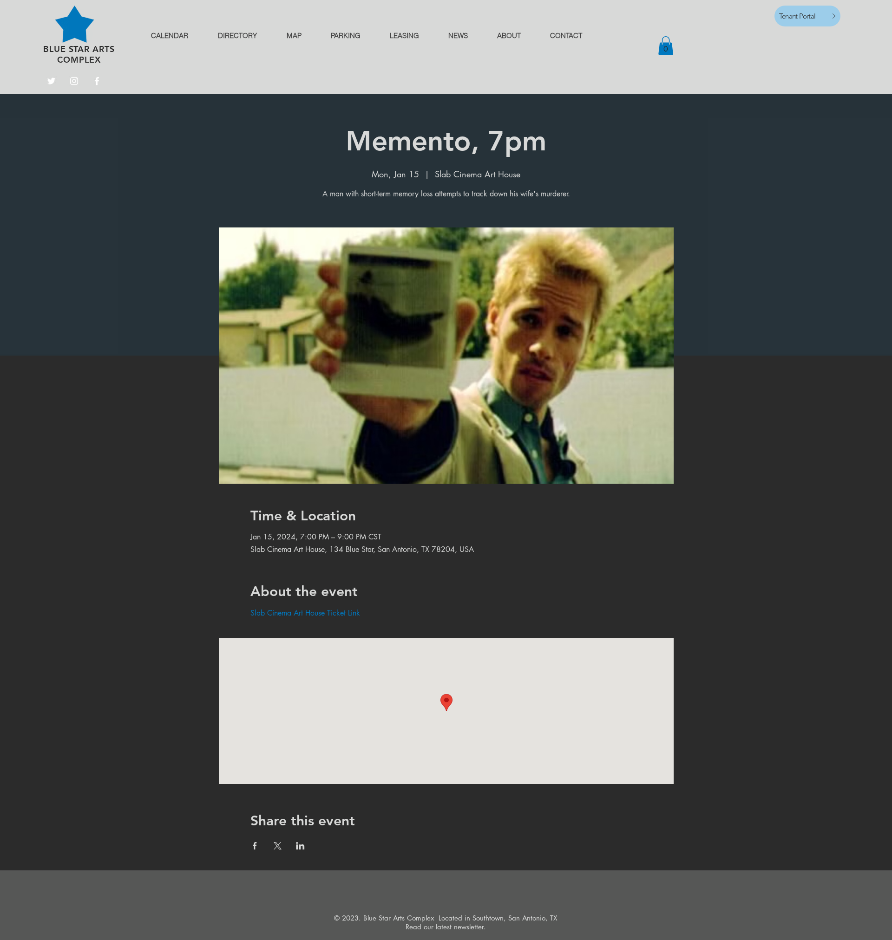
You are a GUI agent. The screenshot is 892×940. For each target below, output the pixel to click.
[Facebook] (97, 81)
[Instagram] (74, 81)
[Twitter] (51, 81)
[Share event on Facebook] (254, 845)
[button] (666, 45)
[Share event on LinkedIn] (300, 845)
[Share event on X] (277, 845)
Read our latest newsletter (445, 926)
